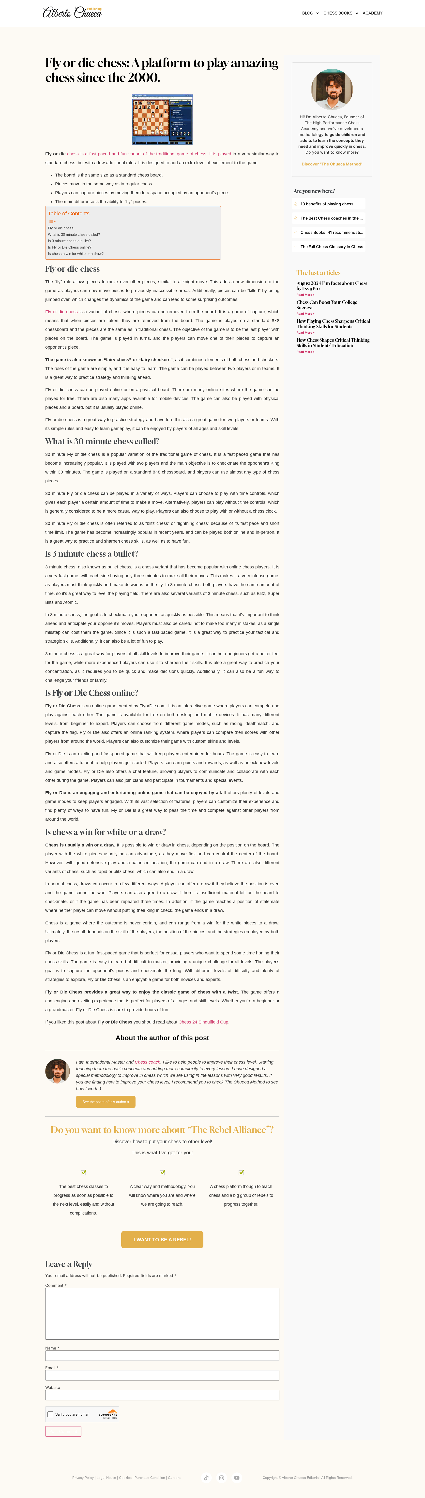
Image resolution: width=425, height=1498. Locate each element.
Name (52, 1348)
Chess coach (147, 1062)
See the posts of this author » (105, 1102)
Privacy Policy (83, 1478)
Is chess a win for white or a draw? (76, 254)
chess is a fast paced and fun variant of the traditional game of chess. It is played (149, 153)
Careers (174, 1478)
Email (52, 1368)
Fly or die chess (61, 228)
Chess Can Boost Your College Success (327, 304)
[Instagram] (221, 1477)
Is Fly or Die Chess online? (69, 247)
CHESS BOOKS (337, 13)
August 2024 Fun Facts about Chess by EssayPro (332, 286)
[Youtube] (236, 1477)
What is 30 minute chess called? (74, 235)
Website (52, 1387)
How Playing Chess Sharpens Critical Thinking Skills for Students (333, 323)
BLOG (307, 13)
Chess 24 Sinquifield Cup (203, 1022)
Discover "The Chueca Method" (332, 164)
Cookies (125, 1478)
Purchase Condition (150, 1478)
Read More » (306, 295)
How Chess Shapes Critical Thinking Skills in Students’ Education (333, 342)
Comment (56, 1285)
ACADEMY (373, 13)
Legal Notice (106, 1478)
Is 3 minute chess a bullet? (69, 241)
